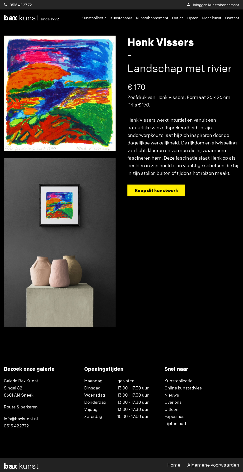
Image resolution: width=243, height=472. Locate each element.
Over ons (173, 402)
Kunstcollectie (94, 17)
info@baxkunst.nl (21, 418)
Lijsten (192, 17)
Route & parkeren (21, 406)
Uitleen (171, 409)
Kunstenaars (121, 17)
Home (173, 465)
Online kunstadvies (183, 387)
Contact (232, 17)
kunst (31, 17)
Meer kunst (211, 17)
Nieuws (171, 395)
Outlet (177, 17)
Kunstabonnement (152, 17)
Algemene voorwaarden (213, 465)
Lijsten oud (175, 423)
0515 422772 (16, 425)
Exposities (174, 416)
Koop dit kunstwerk (156, 190)
